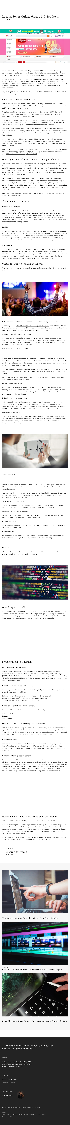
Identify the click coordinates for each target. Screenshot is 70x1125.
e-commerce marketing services (21, 821)
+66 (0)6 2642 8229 (9, 1079)
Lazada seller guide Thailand (42, 837)
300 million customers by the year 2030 (21, 154)
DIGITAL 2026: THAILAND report (28, 326)
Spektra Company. (18, 1114)
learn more (34, 700)
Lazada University (43, 338)
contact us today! (19, 833)
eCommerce (45, 73)
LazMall (5, 231)
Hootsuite (45, 326)
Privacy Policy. (41, 1114)
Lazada (60, 75)
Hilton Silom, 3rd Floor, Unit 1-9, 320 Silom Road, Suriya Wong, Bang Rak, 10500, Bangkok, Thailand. (17, 1064)
